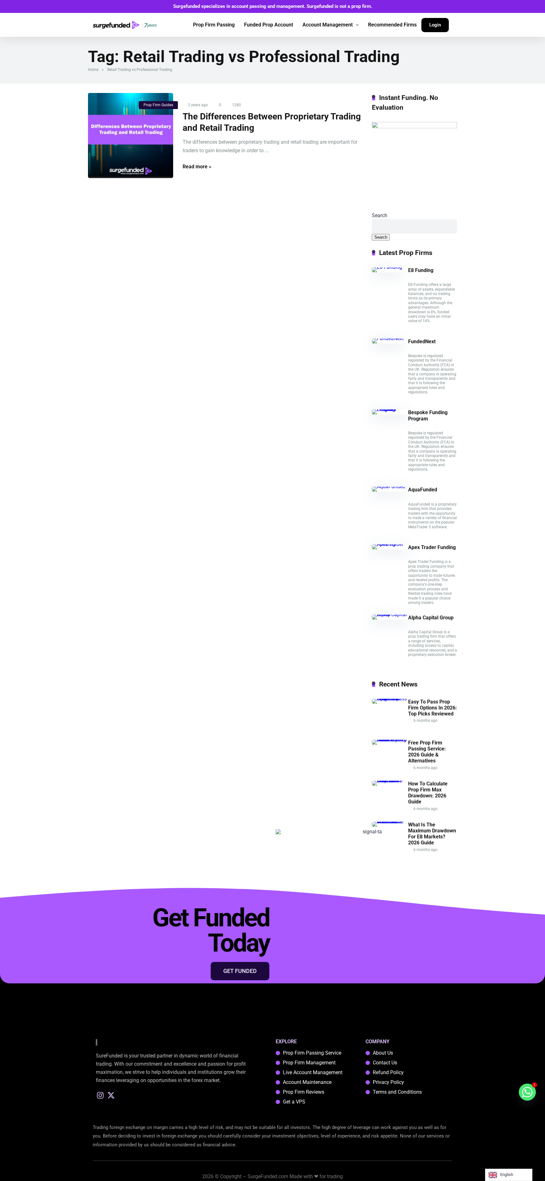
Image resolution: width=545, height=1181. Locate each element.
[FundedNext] (388, 338)
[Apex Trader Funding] (390, 544)
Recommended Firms (392, 25)
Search (379, 215)
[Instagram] (100, 1095)
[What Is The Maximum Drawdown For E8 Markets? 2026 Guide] (390, 822)
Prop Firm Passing (214, 25)
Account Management (327, 25)
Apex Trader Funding (432, 547)
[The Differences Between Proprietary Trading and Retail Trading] (130, 135)
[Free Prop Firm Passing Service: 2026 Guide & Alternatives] (390, 740)
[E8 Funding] (387, 267)
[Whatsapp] (527, 1092)
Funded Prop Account (268, 25)
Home (93, 69)
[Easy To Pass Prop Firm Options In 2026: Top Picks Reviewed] (390, 699)
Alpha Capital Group (431, 618)
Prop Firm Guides (158, 105)
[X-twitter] (111, 1095)
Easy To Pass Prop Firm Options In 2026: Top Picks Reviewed (432, 708)
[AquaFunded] (388, 486)
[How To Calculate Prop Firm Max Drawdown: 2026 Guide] (390, 781)
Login (435, 25)
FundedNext (422, 341)
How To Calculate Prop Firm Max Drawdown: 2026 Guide (428, 793)
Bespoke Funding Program (428, 415)
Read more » (197, 167)
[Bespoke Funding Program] (390, 409)
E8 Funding (420, 270)
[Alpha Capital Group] (390, 614)
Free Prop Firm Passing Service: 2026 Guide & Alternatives (427, 752)
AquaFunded (422, 490)
